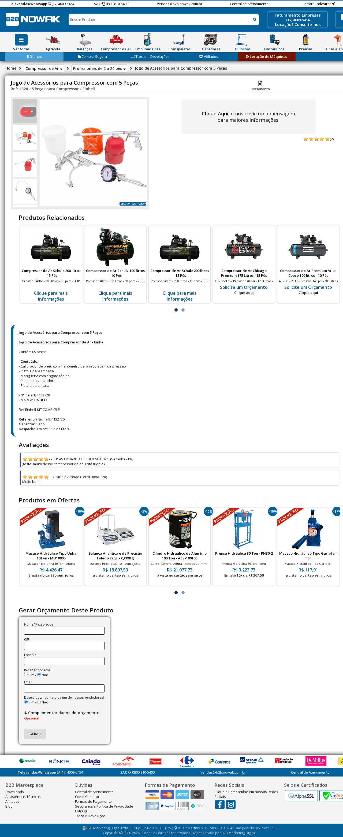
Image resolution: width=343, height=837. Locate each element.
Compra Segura (94, 56)
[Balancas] (84, 40)
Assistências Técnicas (23, 796)
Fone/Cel (31, 655)
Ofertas (35, 56)
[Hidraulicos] (274, 40)
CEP (27, 639)
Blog (8, 806)
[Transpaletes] (179, 40)
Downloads (14, 791)
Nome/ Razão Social (39, 624)
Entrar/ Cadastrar (317, 3)
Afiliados (210, 56)
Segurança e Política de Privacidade (104, 806)
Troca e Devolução (90, 815)
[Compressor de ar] (116, 40)
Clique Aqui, (216, 113)
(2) (332, 139)
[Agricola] (53, 40)
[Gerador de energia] (211, 40)
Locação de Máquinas (268, 56)
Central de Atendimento (249, 3)
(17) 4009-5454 (62, 3)
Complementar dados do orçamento (62, 715)
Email (28, 682)
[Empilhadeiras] (147, 40)
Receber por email (38, 670)
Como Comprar (87, 796)
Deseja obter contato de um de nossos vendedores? (64, 697)
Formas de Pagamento (93, 801)
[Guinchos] (242, 40)
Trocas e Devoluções (152, 56)
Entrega (81, 811)
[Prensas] (306, 40)
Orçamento (260, 88)
